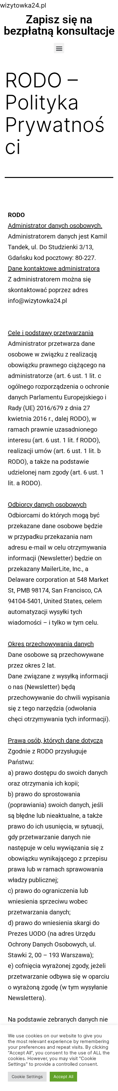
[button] (59, 48)
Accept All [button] (63, 1076)
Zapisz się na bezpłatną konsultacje (59, 25)
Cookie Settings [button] (27, 1076)
